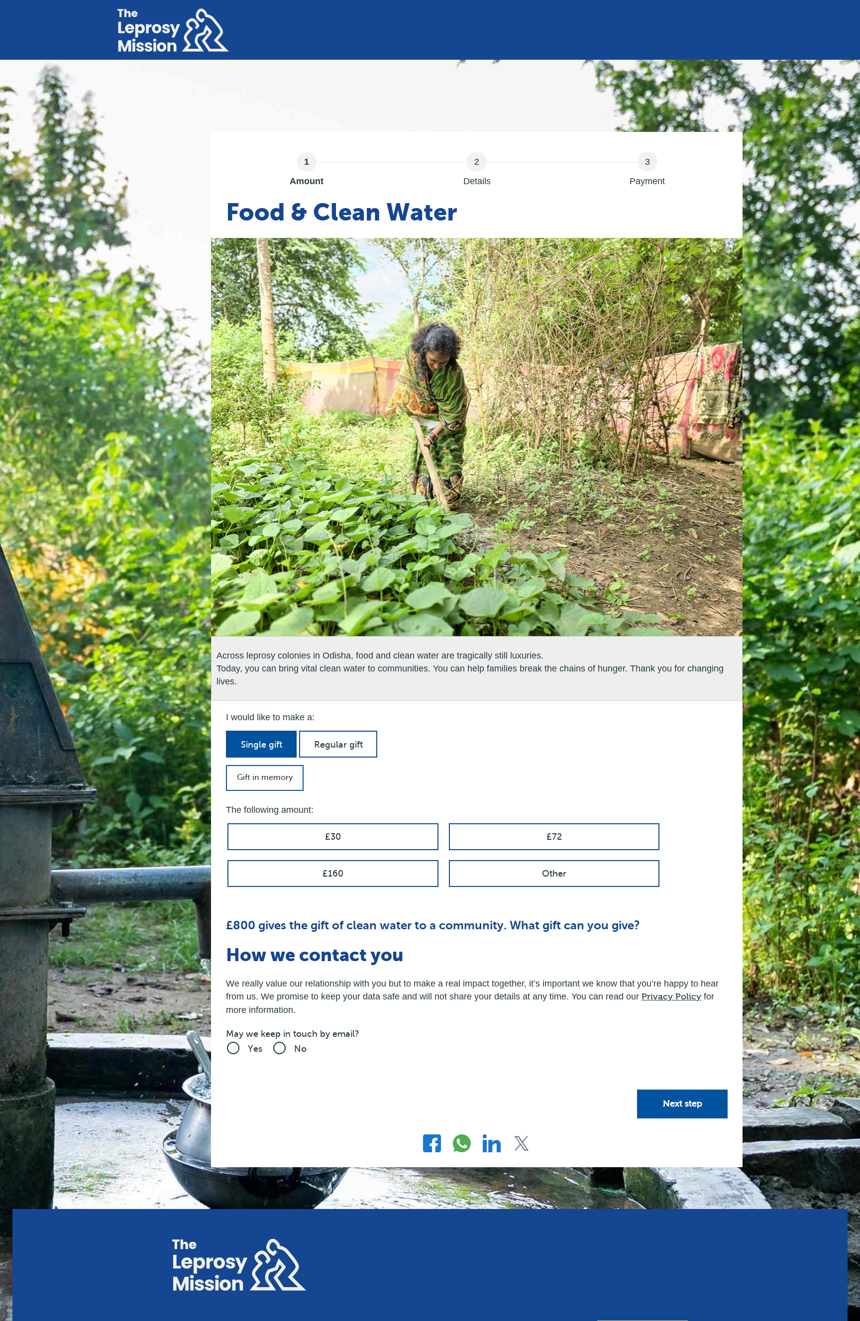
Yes (255, 1049)
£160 (332, 874)
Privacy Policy (671, 996)
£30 (333, 837)
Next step (682, 1104)
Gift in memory (265, 777)
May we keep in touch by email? (292, 1034)
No (300, 1049)
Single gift (261, 745)
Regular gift (338, 745)
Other (554, 874)
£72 (554, 837)
